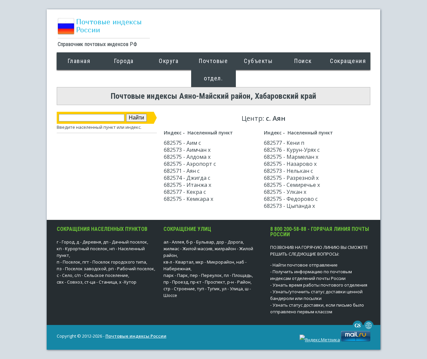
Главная (79, 60)
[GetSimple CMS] (358, 329)
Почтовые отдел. (213, 69)
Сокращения (348, 60)
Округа (168, 60)
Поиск (303, 60)
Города (124, 60)
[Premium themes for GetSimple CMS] (369, 329)
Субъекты (258, 60)
